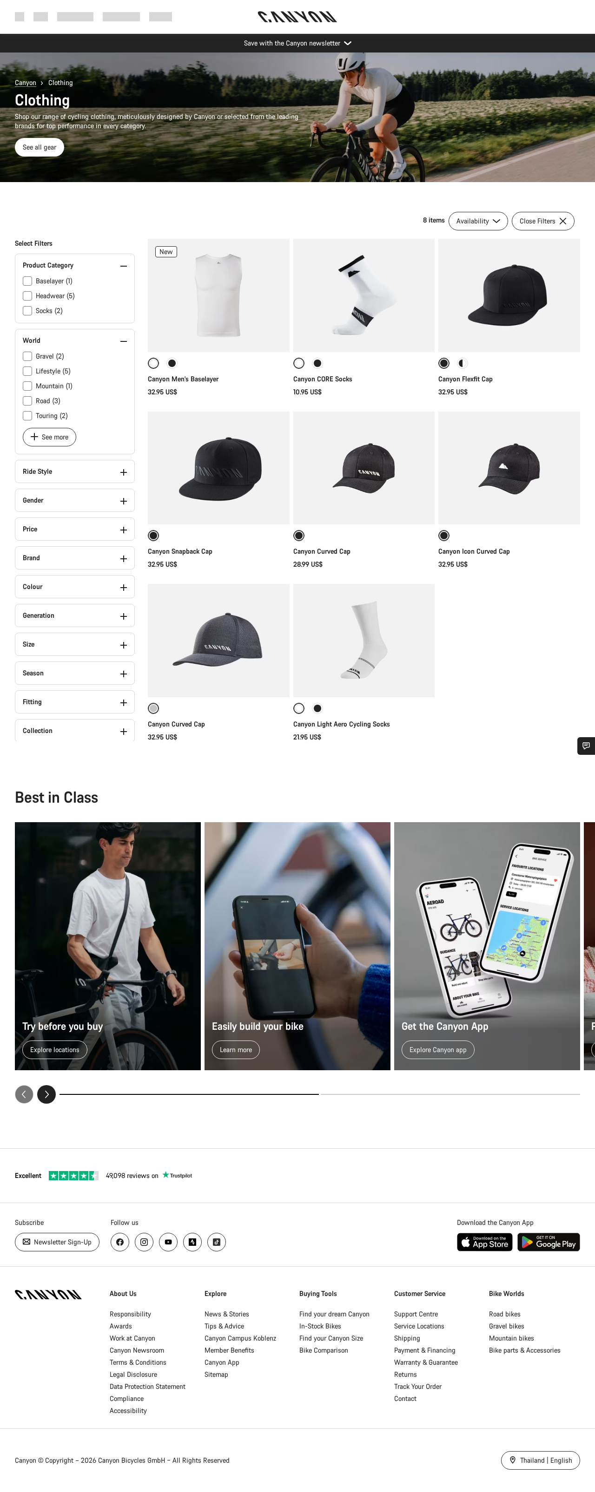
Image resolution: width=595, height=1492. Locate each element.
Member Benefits (229, 1350)
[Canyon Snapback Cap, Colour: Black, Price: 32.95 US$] (219, 468)
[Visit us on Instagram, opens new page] (144, 1242)
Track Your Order (418, 1386)
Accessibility (128, 1410)
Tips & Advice (224, 1326)
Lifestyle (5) (53, 370)
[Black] (172, 363)
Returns (405, 1374)
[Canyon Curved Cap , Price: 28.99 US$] (364, 468)
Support (160, 16)
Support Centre (416, 1313)
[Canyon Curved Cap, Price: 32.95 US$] (219, 640)
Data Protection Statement (147, 1386)
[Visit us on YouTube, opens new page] (168, 1242)
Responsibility (130, 1313)
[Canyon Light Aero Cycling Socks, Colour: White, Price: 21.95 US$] (364, 640)
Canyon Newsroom (137, 1350)
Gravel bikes (506, 1326)
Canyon (25, 82)
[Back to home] (297, 16)
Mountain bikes (511, 1338)
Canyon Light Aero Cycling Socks (341, 724)
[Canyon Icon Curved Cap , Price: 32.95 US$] (509, 468)
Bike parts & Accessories (525, 1350)
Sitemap (216, 1374)
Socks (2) (49, 310)
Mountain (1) (54, 385)
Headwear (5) (55, 295)
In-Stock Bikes (320, 1326)
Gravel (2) (50, 356)
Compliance (127, 1398)
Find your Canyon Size (331, 1338)
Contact (405, 1398)
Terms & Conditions (138, 1362)
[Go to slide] (450, 1094)
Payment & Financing (425, 1350)
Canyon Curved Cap (322, 551)
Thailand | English (545, 1460)
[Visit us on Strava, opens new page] (192, 1242)
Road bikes (505, 1313)
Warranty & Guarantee (426, 1362)
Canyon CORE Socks (322, 378)
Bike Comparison (323, 1350)
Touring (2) (52, 415)
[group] (297, 962)
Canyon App (222, 1362)
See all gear (39, 147)
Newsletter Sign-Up (62, 1241)
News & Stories (227, 1313)
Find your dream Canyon (334, 1313)
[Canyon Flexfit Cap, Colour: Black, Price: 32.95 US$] (509, 295)
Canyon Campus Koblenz (240, 1338)
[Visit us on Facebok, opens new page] (120, 1242)
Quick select (218, 335)
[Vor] (46, 1094)
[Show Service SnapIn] (586, 746)
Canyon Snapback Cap (180, 551)
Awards (121, 1326)
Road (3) (48, 400)
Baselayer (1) (54, 280)
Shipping (407, 1338)
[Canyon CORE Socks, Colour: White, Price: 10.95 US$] (364, 295)
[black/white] (462, 363)
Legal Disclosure (133, 1374)
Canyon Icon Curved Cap (475, 551)
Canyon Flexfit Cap (465, 378)
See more (54, 436)
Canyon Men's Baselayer (183, 378)
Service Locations (419, 1326)
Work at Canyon (132, 1338)
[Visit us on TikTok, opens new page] (216, 1242)
